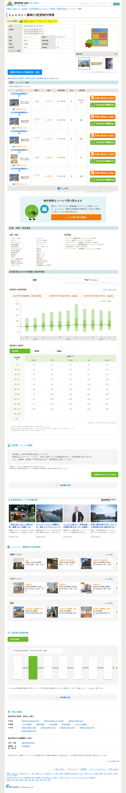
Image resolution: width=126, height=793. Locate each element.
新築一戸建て (99, 773)
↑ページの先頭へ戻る (113, 761)
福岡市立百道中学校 (75, 721)
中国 (41, 780)
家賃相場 (67, 773)
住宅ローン (56, 777)
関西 (33, 780)
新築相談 (38, 777)
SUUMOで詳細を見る (103, 104)
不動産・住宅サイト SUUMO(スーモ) (17, 773)
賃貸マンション (40, 773)
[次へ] (116, 563)
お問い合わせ (113, 769)
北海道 (8, 780)
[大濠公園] (93, 667)
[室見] (33, 667)
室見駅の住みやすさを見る (105, 475)
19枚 (13, 109)
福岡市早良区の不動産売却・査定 (25, 72)
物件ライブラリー (65, 777)
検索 (117, 4)
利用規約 (83, 769)
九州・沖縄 (47, 780)
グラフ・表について (109, 289)
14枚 (13, 128)
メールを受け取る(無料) (76, 217)
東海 (29, 780)
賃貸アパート (50, 773)
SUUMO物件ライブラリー (38, 9)
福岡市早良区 (62, 9)
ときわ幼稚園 (26, 724)
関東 (16, 780)
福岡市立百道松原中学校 (30, 721)
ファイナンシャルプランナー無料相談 (83, 777)
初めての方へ (60, 769)
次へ (116, 668)
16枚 (13, 165)
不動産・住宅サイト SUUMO (16, 9)
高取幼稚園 (40, 724)
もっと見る (109, 554)
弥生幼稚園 (53, 724)
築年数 (37, 351)
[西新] (63, 667)
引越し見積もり (46, 777)
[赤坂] (108, 667)
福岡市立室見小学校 (48, 728)
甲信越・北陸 (23, 780)
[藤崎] (48, 667)
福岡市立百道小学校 (87, 728)
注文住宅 (9, 777)
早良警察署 (26, 746)
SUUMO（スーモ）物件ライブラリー (23, 3)
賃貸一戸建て (59, 773)
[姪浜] (18, 667)
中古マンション (89, 773)
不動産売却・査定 (29, 777)
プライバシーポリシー (98, 769)
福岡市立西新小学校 (29, 731)
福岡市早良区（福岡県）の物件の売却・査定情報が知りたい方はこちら (33, 78)
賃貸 (49, 21)
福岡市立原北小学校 (67, 728)
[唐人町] (78, 667)
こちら (90, 688)
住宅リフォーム (17, 777)
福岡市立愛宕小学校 (29, 728)
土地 (114, 773)
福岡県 (52, 9)
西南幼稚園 (66, 724)
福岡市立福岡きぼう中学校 (53, 721)
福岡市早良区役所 (28, 743)
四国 (37, 780)
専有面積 (15, 351)
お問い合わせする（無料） (103, 98)
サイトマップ (73, 769)
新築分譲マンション (77, 773)
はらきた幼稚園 (80, 724)
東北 (13, 780)
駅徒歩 (59, 351)
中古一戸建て (108, 773)
